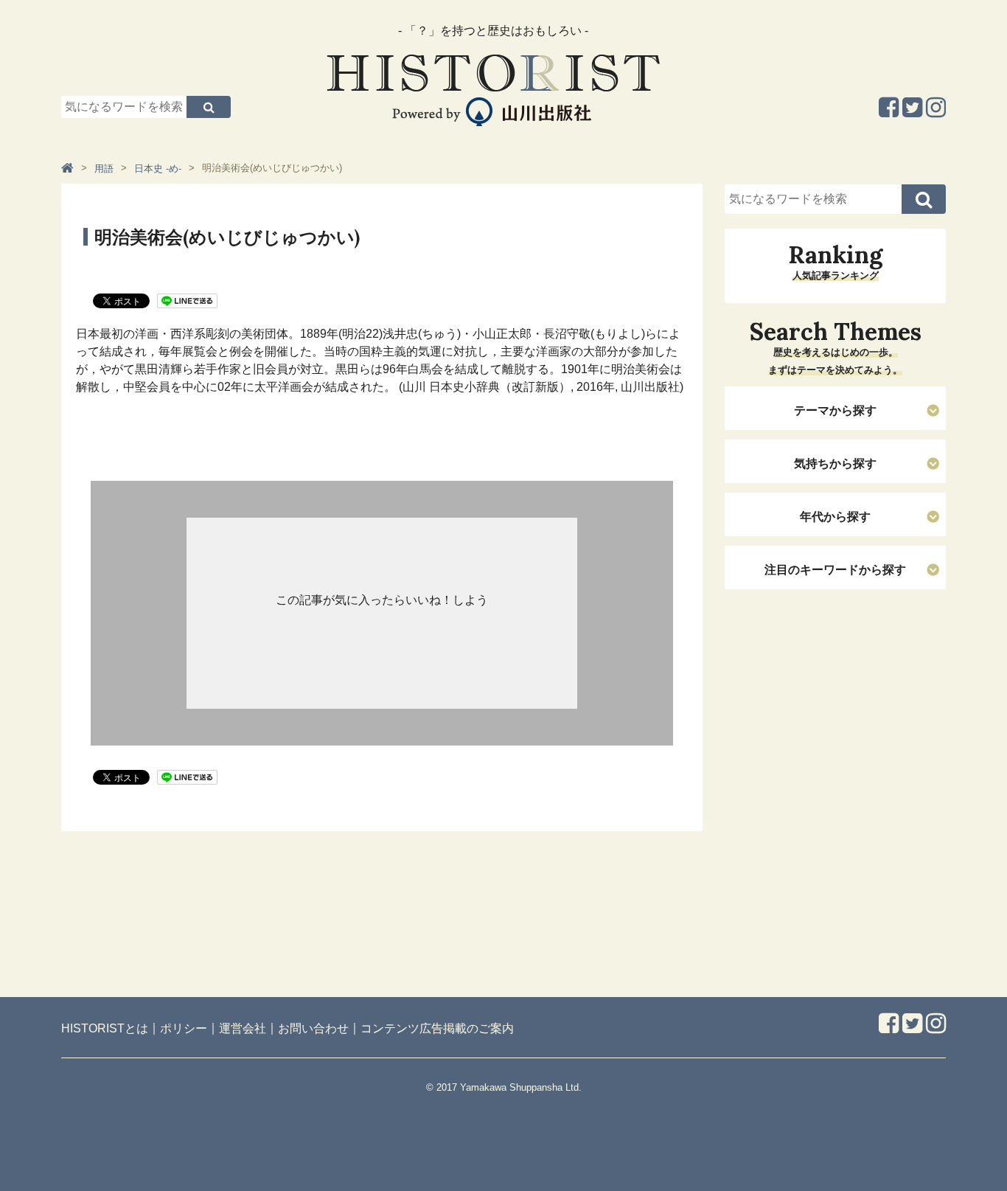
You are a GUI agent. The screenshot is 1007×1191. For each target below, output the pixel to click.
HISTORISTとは (104, 1028)
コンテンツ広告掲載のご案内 (437, 1028)
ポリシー (183, 1028)
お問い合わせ (313, 1028)
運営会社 (242, 1028)
